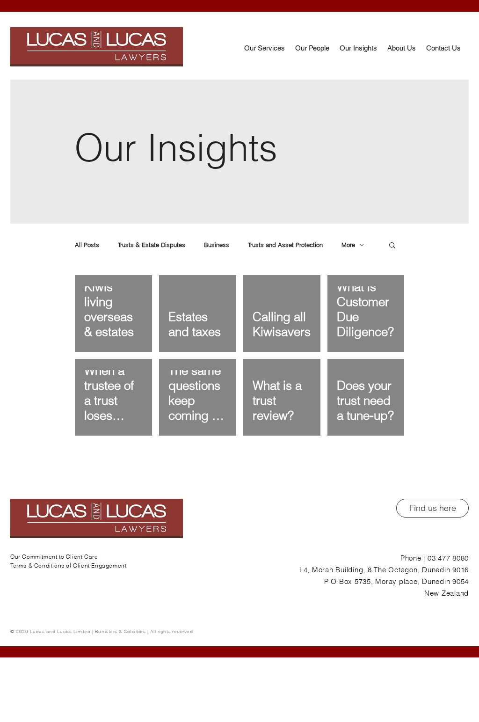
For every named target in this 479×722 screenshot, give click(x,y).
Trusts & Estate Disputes (151, 244)
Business (216, 244)
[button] (392, 246)
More (348, 244)
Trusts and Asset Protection (285, 244)
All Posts (87, 244)
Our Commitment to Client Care (54, 556)
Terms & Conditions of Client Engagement (68, 565)
